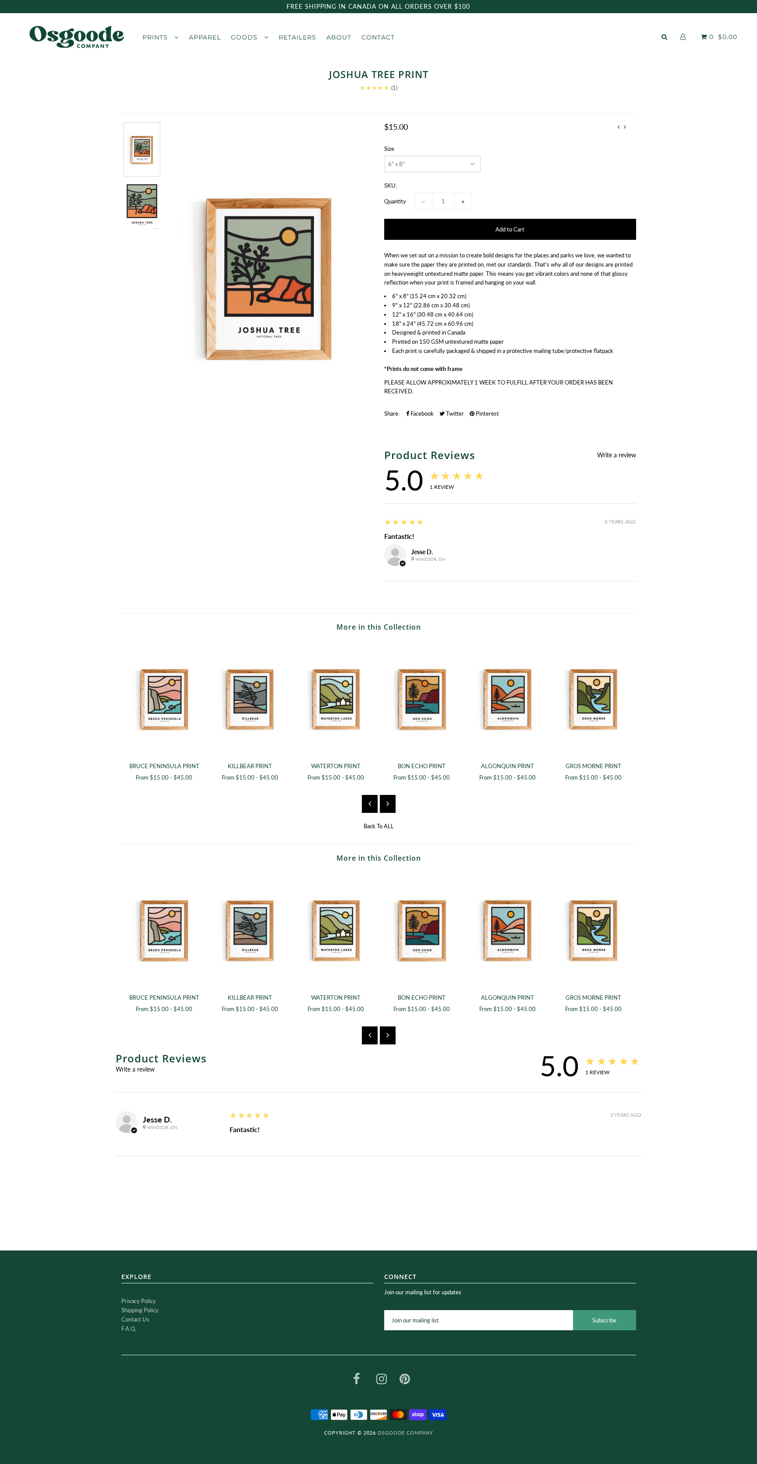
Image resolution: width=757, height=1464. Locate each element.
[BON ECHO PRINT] (421, 698)
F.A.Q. (128, 1328)
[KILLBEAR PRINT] (250, 698)
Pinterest (486, 413)
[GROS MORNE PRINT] (593, 698)
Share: (392, 413)
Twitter (454, 413)
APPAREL (205, 37)
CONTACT (378, 37)
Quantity (395, 201)
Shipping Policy (140, 1310)
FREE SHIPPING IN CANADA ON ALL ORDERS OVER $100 (378, 6)
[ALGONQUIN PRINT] (507, 698)
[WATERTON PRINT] (336, 698)
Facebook (421, 413)
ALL (389, 826)
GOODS (245, 37)
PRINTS (156, 37)
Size (389, 148)
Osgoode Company (405, 1433)
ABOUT (338, 37)
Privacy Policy (138, 1300)
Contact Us (135, 1319)
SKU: (390, 185)
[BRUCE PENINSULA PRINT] (164, 698)
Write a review (616, 455)
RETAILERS (297, 37)
